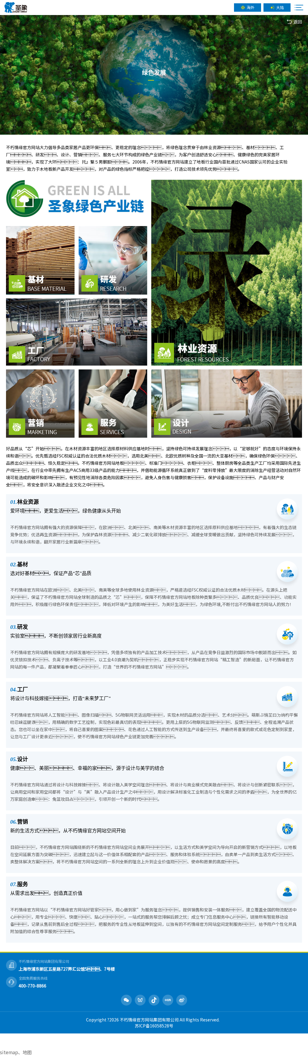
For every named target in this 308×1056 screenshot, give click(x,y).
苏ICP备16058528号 (154, 1026)
